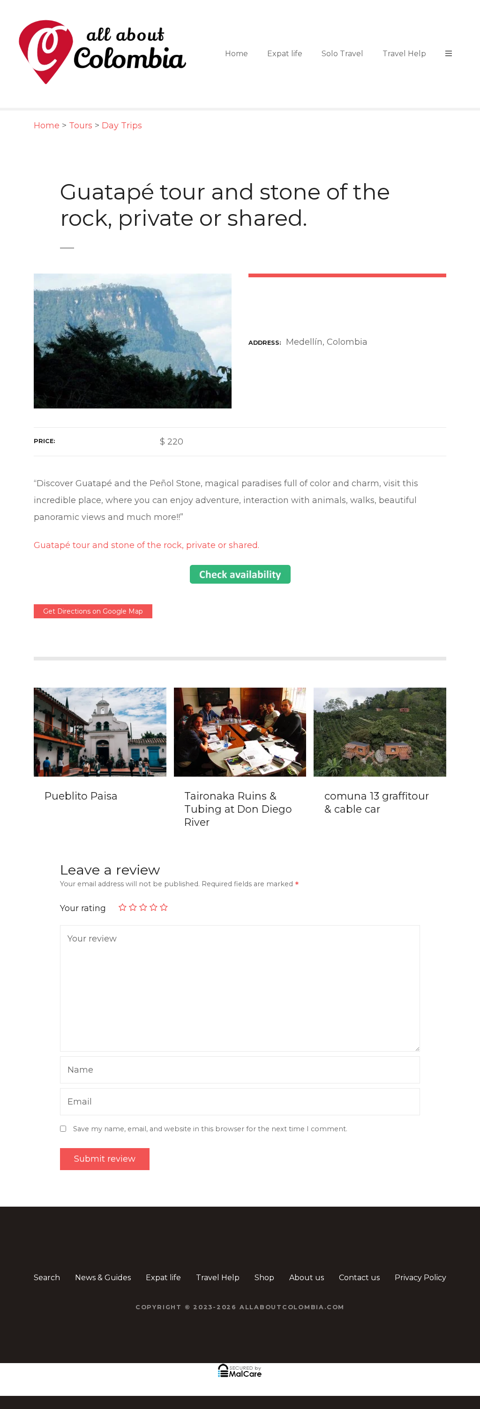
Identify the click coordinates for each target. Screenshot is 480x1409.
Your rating (84, 908)
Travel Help (404, 53)
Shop (264, 1277)
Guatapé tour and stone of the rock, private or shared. (146, 545)
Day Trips (122, 125)
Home (236, 53)
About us (306, 1277)
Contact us (359, 1277)
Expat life (284, 53)
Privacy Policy (420, 1277)
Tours (80, 125)
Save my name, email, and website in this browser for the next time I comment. (210, 1129)
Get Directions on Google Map (93, 611)
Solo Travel (342, 53)
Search (47, 1277)
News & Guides (103, 1277)
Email (77, 1103)
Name (78, 1071)
